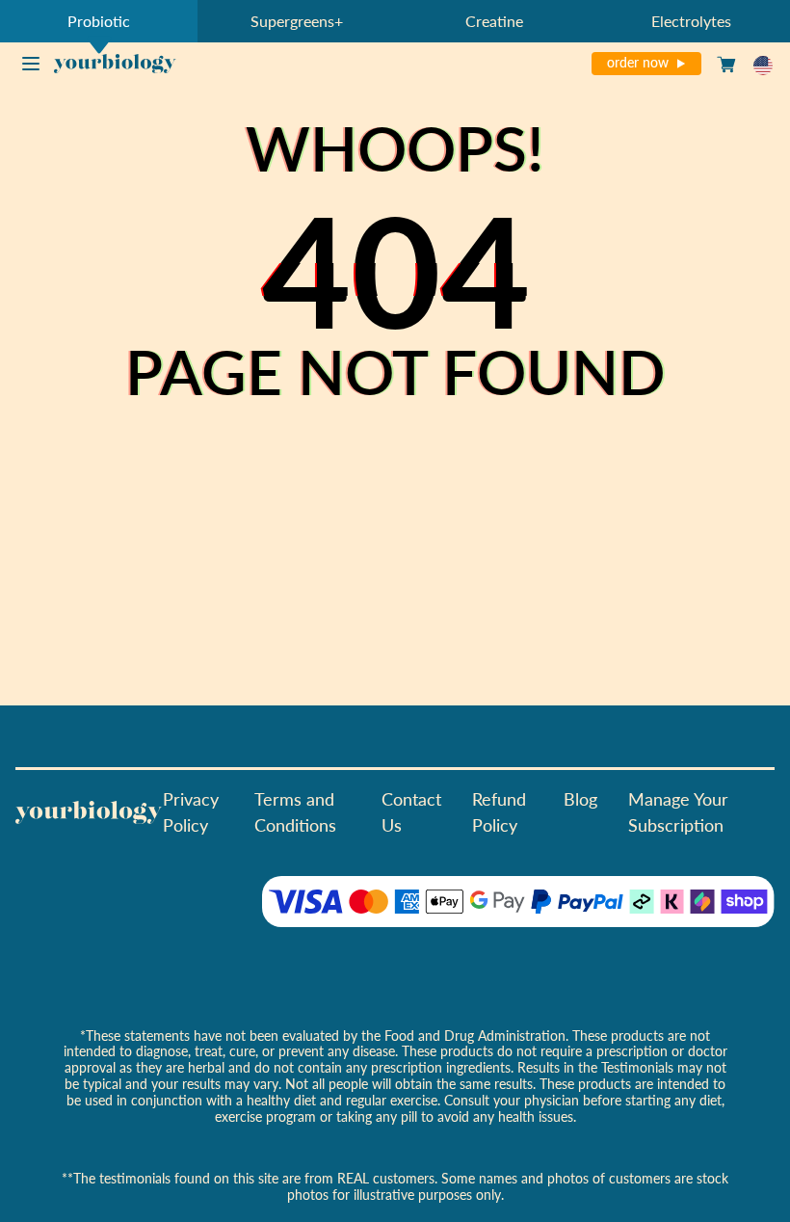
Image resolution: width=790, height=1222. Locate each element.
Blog (580, 798)
